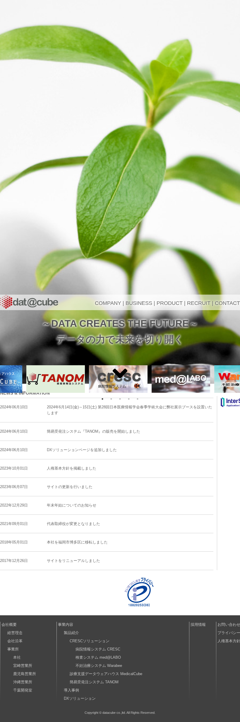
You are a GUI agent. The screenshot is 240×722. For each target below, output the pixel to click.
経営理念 (15, 633)
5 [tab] (137, 399)
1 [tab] (102, 399)
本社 (17, 657)
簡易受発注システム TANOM (94, 682)
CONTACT (227, 303)
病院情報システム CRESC (98, 649)
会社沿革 (15, 641)
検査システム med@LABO (98, 657)
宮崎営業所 (22, 665)
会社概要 (9, 624)
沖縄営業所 (22, 682)
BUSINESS (139, 303)
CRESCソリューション (89, 641)
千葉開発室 (22, 690)
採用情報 (198, 624)
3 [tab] (120, 399)
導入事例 (71, 690)
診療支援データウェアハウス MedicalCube (106, 674)
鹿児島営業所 (24, 674)
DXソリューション (80, 698)
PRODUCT (170, 303)
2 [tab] (111, 399)
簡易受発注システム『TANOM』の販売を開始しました (93, 431)
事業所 (13, 649)
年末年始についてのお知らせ (71, 505)
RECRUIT (198, 303)
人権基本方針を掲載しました (71, 468)
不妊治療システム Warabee (99, 665)
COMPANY (108, 303)
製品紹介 (71, 633)
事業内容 (65, 624)
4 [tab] (129, 399)
